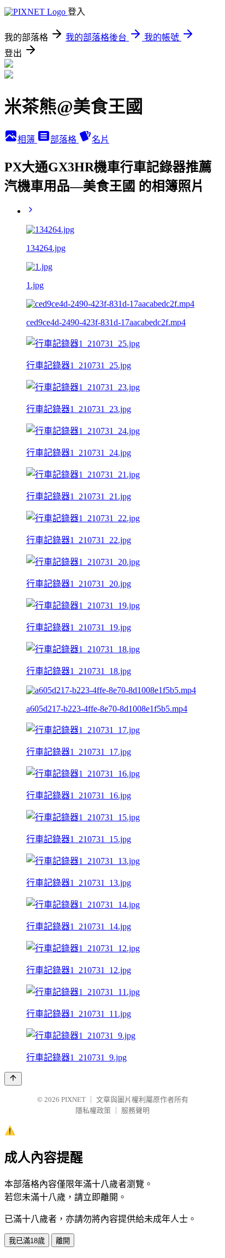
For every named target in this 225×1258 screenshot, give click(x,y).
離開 (63, 1241)
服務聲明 (135, 1110)
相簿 (27, 139)
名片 (100, 139)
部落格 (64, 139)
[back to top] (13, 1079)
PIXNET (73, 1099)
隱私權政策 (93, 1110)
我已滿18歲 (27, 1241)
